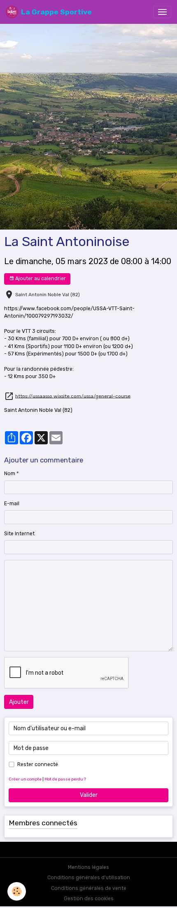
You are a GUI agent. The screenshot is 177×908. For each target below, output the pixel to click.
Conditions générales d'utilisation (88, 877)
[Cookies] (16, 891)
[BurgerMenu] (162, 12)
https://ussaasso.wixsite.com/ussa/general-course (72, 396)
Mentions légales (88, 867)
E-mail (11, 503)
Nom (9, 473)
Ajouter (19, 702)
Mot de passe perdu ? (65, 779)
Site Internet (19, 533)
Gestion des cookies (89, 898)
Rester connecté (37, 764)
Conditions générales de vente (88, 888)
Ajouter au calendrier (40, 278)
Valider (89, 795)
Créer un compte (25, 779)
